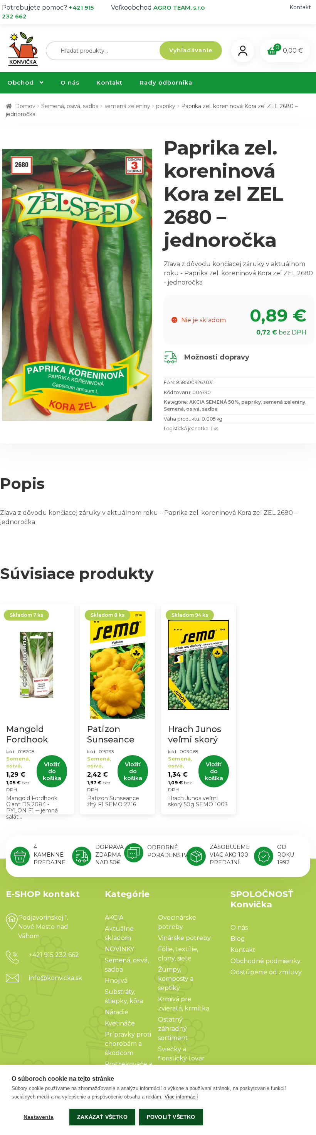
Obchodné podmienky (265, 961)
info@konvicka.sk (55, 978)
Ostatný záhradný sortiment (173, 1029)
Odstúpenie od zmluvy (266, 972)
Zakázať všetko (102, 1117)
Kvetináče (120, 1023)
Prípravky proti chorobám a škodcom (128, 1044)
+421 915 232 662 (54, 955)
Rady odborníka (166, 82)
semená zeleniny (127, 106)
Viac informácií (181, 1097)
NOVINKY (119, 949)
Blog (237, 938)
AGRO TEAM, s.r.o (179, 7)
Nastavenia (39, 1117)
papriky (165, 106)
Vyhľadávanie (190, 50)
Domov (25, 106)
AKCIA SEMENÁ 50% (214, 402)
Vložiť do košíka (52, 771)
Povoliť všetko (171, 1117)
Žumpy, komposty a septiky (175, 979)
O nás (70, 82)
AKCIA (114, 917)
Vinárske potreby (184, 938)
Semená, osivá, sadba (70, 106)
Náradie (116, 1012)
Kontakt (300, 7)
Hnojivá (116, 980)
